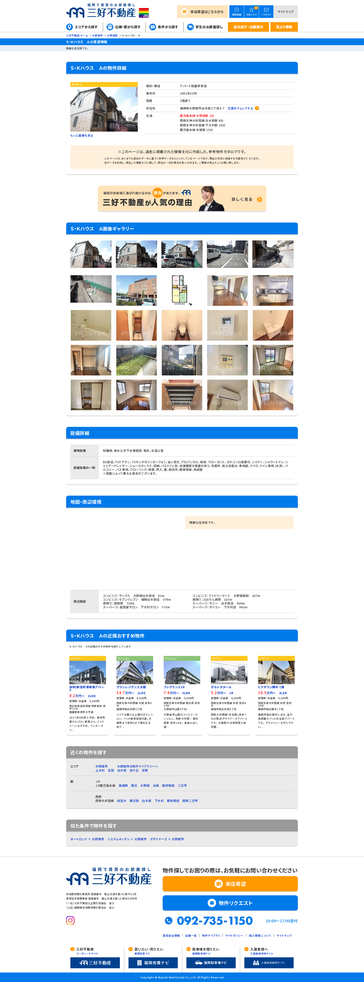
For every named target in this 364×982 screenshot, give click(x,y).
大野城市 (101, 766)
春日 (134, 785)
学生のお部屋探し (209, 26)
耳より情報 (284, 26)
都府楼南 (168, 785)
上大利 (100, 770)
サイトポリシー (234, 935)
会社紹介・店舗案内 (248, 26)
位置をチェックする (240, 108)
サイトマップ (286, 11)
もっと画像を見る (82, 135)
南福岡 (123, 785)
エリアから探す (86, 26)
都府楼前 (173, 801)
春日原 (134, 801)
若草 (145, 770)
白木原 (122, 770)
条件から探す (168, 26)
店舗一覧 (191, 935)
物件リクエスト (236, 902)
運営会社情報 (171, 935)
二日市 (182, 785)
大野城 (145, 785)
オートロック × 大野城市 (87, 839)
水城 (156, 785)
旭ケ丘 (134, 770)
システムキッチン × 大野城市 (127, 839)
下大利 (159, 801)
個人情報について (260, 935)
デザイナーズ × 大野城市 (167, 839)
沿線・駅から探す (128, 26)
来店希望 (207, 11)
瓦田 (111, 770)
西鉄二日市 (190, 801)
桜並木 (121, 801)
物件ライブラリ (211, 935)
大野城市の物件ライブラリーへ (137, 766)
